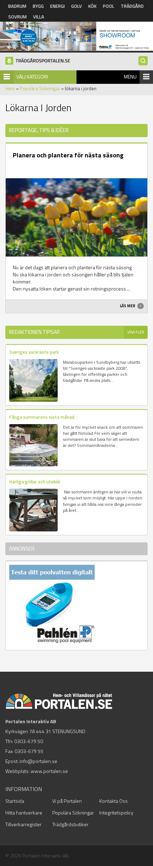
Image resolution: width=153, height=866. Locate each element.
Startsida (14, 801)
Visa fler (135, 332)
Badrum (17, 6)
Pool (108, 6)
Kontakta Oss (113, 801)
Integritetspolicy (116, 812)
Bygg (38, 6)
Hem (10, 88)
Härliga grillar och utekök (34, 481)
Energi (57, 6)
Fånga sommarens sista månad (41, 417)
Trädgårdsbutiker (70, 824)
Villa (38, 16)
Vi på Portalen (67, 801)
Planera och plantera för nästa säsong (68, 155)
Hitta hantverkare (23, 812)
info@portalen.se (38, 761)
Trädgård (132, 6)
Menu (130, 76)
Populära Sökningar (40, 88)
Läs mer (128, 306)
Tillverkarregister (23, 824)
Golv (76, 6)
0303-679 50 (28, 741)
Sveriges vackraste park (34, 352)
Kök (92, 6)
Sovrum (17, 16)
